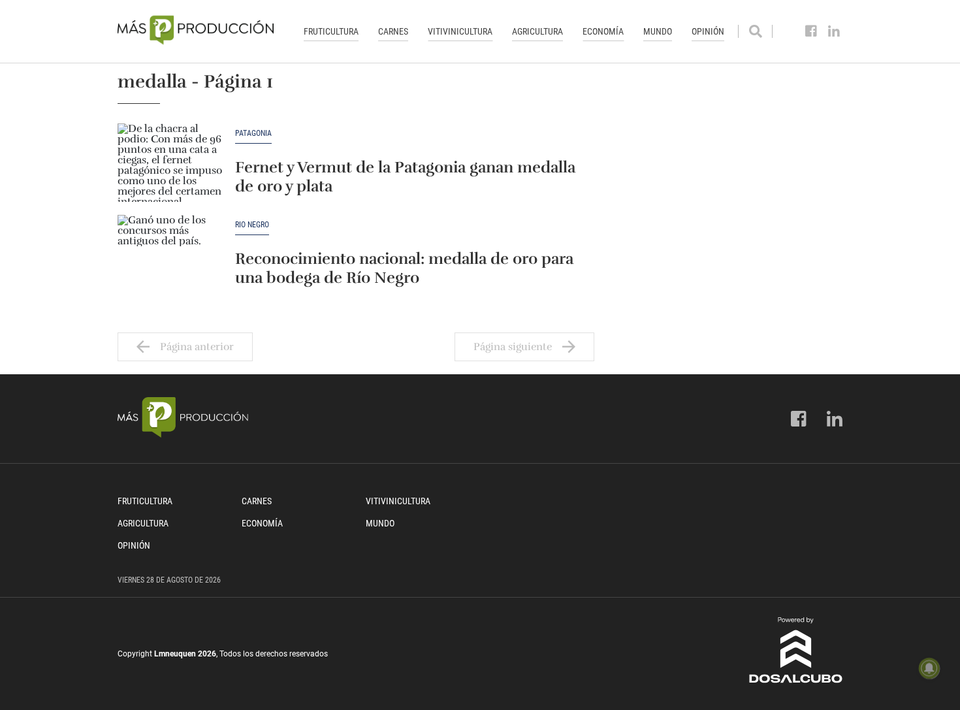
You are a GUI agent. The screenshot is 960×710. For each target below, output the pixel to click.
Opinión (708, 31)
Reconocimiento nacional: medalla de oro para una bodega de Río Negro (404, 268)
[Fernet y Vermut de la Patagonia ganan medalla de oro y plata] (170, 162)
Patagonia (253, 133)
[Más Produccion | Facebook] (811, 31)
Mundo (657, 31)
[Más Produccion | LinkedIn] (834, 31)
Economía (603, 31)
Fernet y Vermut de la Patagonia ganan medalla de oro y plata (405, 176)
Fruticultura (331, 31)
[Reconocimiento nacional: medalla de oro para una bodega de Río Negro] (170, 254)
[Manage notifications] (929, 668)
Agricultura (537, 31)
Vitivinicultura (460, 31)
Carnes (393, 31)
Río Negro (252, 225)
